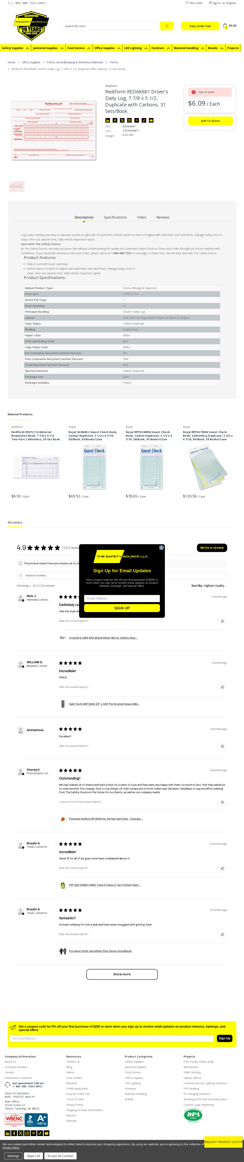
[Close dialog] (161, 548)
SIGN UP (122, 608)
